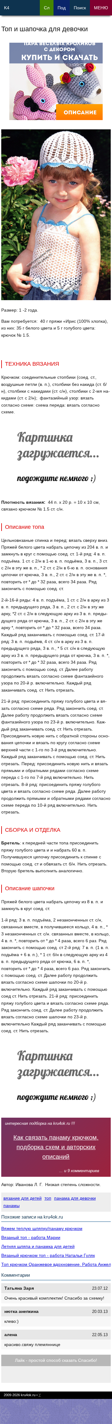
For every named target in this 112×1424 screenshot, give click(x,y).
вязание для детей (22, 1198)
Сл (46, 7)
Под (62, 7)
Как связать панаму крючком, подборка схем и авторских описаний (56, 1147)
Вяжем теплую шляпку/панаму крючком (41, 1228)
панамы (11, 1205)
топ (47, 1198)
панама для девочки (75, 1198)
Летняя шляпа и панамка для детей (38, 1246)
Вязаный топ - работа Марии (30, 1237)
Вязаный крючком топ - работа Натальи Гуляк (48, 1255)
